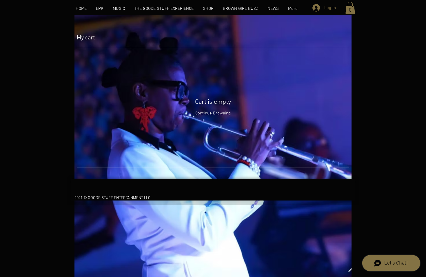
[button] (350, 8)
